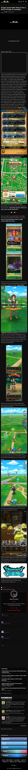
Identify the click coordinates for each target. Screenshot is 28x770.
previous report (20, 582)
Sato (6, 11)
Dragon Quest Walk (7, 589)
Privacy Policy (22, 761)
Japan (13, 589)
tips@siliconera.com (16, 768)
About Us (23, 760)
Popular (10, 697)
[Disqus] (14, 629)
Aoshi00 (8, 717)
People (2, 697)
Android (4, 587)
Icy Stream (8, 702)
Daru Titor (8, 710)
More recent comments (6, 729)
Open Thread (9, 760)
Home (3, 760)
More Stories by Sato (14, 610)
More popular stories (6, 693)
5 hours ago (7, 714)
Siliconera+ (17, 760)
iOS (8, 587)
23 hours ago (23, 723)
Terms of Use (13, 761)
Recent (6, 697)
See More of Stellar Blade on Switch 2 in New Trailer (14, 675)
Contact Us (5, 761)
